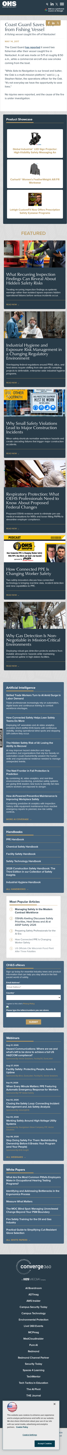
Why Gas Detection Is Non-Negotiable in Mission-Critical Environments (33, 639)
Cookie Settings (30, 1435)
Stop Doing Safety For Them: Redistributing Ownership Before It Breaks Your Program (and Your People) (31, 1143)
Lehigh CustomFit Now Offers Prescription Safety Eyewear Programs (35, 211)
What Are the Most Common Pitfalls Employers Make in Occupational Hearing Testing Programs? (33, 1180)
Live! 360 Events (33, 1326)
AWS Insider (33, 1300)
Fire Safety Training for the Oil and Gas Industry (28, 1221)
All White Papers (16, 1240)
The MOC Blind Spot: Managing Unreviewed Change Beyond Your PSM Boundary (32, 1210)
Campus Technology (34, 1313)
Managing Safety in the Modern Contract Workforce (34, 911)
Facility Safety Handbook (21, 854)
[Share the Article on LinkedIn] (53, 23)
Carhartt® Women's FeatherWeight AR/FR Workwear (35, 181)
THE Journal (33, 1395)
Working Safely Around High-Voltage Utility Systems (31, 1122)
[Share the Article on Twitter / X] (57, 23)
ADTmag (34, 1294)
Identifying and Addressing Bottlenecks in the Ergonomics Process (32, 1192)
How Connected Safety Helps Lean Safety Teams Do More (30, 719)
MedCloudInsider (33, 1338)
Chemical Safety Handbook (22, 846)
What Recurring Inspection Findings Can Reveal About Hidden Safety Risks (31, 278)
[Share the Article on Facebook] (48, 23)
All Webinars (14, 1157)
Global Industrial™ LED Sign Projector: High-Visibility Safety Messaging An (35, 151)
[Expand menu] (62, 5)
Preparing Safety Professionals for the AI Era (35, 932)
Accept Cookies (45, 1443)
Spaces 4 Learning (33, 1370)
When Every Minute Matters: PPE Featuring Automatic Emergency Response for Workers (32, 1088)
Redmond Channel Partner (33, 1357)
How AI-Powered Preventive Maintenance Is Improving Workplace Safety (31, 797)
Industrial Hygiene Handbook (23, 882)
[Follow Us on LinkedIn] (52, 3)
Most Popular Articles (25, 902)
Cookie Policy (22, 1427)
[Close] (54, 1404)
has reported (32, 47)
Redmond (33, 1351)
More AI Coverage (17, 819)
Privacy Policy (29, 1004)
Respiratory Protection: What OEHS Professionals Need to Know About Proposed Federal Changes (32, 500)
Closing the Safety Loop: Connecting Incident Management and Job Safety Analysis (32, 1105)
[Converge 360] (33, 1267)
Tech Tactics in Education (33, 1383)
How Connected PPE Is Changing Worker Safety (28, 571)
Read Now (11, 304)
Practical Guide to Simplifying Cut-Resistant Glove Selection (31, 1231)
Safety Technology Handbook (23, 861)
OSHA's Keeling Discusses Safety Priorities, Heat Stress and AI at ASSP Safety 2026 (34, 922)
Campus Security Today (33, 1307)
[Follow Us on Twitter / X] (56, 4)
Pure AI (33, 1345)
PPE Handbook (15, 839)
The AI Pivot (33, 1389)
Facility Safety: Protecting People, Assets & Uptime (31, 1071)
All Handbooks (16, 889)
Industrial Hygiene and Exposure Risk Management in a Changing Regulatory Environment (34, 351)
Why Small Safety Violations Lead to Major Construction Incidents (31, 427)
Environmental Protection (33, 1319)
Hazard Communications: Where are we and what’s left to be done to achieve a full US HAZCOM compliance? (32, 1052)
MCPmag (33, 1332)
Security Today (33, 1364)
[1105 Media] (33, 1279)
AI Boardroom (33, 1288)
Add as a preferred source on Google (56, 10)
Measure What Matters (19, 1201)
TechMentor (34, 1376)
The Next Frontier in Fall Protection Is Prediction (27, 772)
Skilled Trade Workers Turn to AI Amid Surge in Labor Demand (33, 697)
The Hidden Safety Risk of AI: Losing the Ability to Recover (29, 744)
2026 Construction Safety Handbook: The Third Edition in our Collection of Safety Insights (30, 872)
